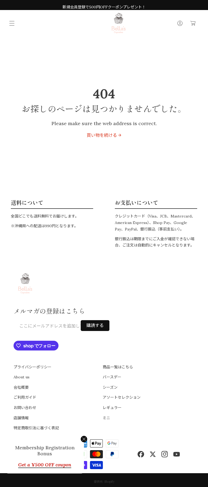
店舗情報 (21, 417)
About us (22, 377)
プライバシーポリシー (32, 367)
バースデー (112, 377)
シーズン (110, 387)
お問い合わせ (25, 407)
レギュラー (112, 407)
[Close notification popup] (84, 439)
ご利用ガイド (25, 397)
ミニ (106, 417)
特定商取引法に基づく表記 (36, 428)
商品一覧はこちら (118, 367)
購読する (95, 325)
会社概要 (21, 387)
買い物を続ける (102, 135)
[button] (11, 23)
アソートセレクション (122, 397)
